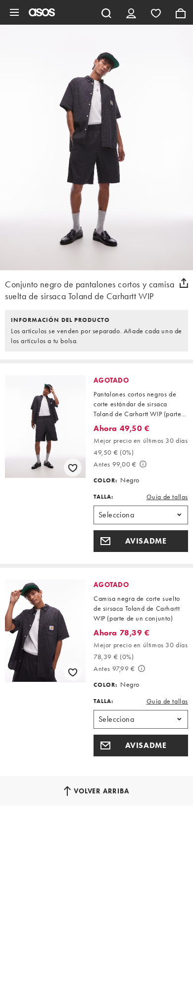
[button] (141, 541)
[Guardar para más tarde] (73, 467)
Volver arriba (101, 790)
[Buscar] (106, 12)
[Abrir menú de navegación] (14, 12)
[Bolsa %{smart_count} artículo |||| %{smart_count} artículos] (180, 12)
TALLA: (103, 497)
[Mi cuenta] (131, 12)
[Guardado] (156, 12)
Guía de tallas (167, 496)
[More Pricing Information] (143, 464)
